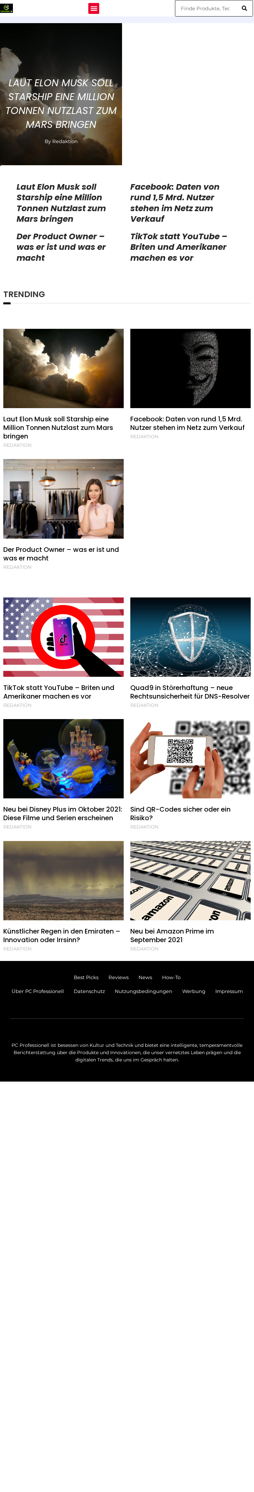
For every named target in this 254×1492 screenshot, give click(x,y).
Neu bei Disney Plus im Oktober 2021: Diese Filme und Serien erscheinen (62, 814)
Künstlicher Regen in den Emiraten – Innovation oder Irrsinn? (61, 935)
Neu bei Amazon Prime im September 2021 (172, 935)
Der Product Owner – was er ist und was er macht (61, 247)
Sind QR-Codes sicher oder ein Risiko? (180, 814)
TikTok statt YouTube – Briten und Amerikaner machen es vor (178, 247)
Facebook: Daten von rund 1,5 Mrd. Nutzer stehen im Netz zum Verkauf (175, 203)
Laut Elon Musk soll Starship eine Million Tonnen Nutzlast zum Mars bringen (61, 104)
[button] (93, 8)
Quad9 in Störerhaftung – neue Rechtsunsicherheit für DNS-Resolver (190, 692)
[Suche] (244, 8)
